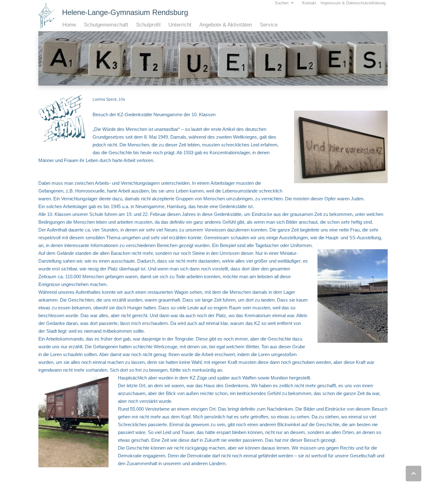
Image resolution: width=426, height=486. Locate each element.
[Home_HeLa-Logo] (47, 15)
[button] (79, 25)
